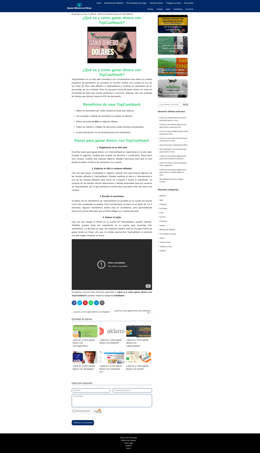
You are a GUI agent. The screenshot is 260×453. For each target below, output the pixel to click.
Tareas (150, 9)
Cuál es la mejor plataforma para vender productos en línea (173, 132)
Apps (168, 9)
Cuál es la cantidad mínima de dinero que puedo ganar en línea (172, 119)
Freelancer (163, 221)
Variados (162, 251)
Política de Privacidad (128, 438)
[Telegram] (96, 302)
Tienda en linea (156, 3)
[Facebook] (74, 302)
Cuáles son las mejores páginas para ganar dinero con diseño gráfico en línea (172, 172)
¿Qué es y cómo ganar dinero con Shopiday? (91, 312)
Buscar (185, 104)
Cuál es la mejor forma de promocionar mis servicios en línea (173, 139)
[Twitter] (79, 302)
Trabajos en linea (173, 3)
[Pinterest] (85, 302)
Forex (161, 213)
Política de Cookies (128, 440)
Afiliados (162, 196)
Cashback (177, 9)
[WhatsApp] (90, 302)
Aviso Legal (128, 443)
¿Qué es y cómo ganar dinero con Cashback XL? (132, 312)
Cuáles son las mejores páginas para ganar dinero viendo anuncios (172, 126)
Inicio (99, 3)
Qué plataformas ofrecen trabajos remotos (171, 180)
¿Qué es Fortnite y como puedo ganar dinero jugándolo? (173, 164)
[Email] (102, 302)
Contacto (189, 9)
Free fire (162, 217)
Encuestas (188, 3)
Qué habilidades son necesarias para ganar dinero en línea (172, 150)
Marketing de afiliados (113, 3)
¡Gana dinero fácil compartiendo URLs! (173, 145)
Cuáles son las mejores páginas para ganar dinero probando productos (172, 157)
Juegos (159, 9)
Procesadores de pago (136, 3)
